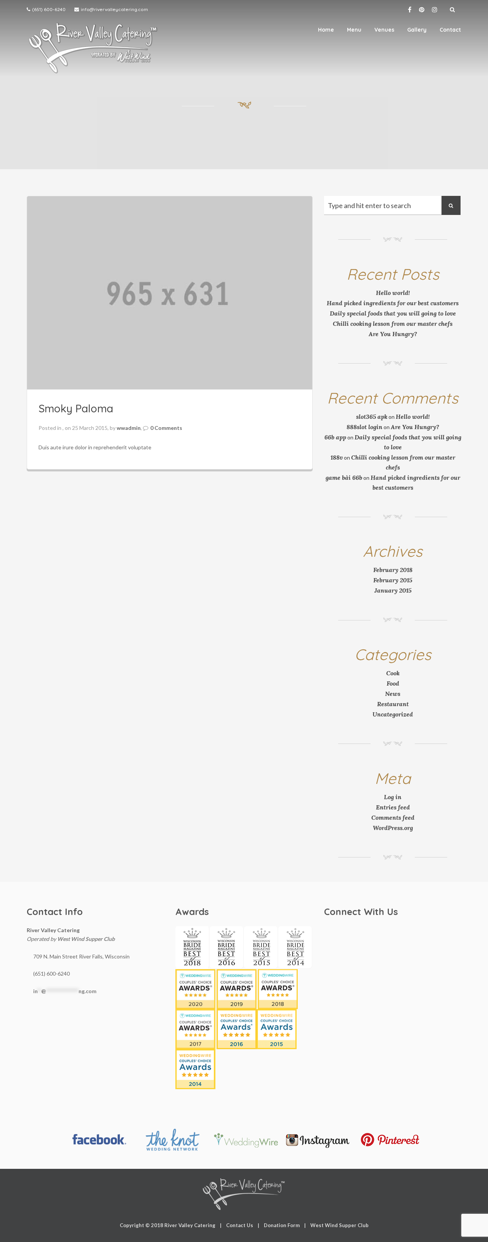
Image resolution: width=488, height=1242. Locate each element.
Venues (384, 29)
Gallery (417, 29)
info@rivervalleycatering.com (114, 9)
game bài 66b (344, 477)
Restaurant (393, 704)
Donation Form (282, 1225)
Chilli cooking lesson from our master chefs (393, 323)
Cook (393, 673)
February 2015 (392, 580)
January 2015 (392, 590)
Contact (450, 29)
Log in (392, 797)
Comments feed (392, 817)
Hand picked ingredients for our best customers (393, 303)
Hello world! (393, 292)
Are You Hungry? (393, 334)
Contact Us (239, 1225)
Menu (354, 29)
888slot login (364, 427)
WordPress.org (393, 828)
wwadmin (129, 428)
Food (393, 683)
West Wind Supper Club (86, 939)
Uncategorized (392, 714)
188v (337, 457)
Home (326, 29)
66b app (335, 437)
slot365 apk (371, 416)
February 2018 (393, 570)
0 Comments (166, 428)
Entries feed (393, 807)
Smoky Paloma (76, 408)
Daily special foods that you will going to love (393, 313)
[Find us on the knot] (172, 1139)
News (392, 693)
